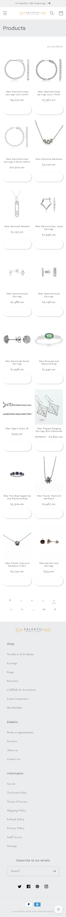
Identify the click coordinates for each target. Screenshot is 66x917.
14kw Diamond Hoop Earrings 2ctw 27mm (48, 93)
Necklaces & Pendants (20, 654)
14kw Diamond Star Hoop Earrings (49, 227)
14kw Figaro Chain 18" (17, 428)
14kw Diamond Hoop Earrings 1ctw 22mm (17, 93)
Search (11, 784)
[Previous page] (10, 600)
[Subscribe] (54, 871)
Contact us (13, 759)
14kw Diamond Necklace (49, 159)
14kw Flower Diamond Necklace (49, 497)
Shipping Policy (16, 810)
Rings (10, 672)
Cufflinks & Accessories (21, 690)
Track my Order (17, 792)
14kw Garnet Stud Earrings (49, 564)
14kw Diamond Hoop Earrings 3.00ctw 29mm (17, 160)
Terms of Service (17, 801)
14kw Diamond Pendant (17, 226)
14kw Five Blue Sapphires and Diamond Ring (17, 497)
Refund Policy (15, 819)
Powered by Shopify (46, 911)
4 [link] (54, 600)
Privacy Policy (16, 828)
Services (12, 741)
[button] (5, 13)
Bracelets (12, 681)
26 (44, 609)
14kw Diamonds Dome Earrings (17, 362)
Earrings (12, 663)
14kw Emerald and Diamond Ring (49, 362)
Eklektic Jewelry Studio (28, 911)
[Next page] (54, 609)
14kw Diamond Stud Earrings (17, 295)
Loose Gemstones (17, 699)
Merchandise (15, 707)
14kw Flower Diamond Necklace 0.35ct (17, 564)
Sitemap (12, 846)
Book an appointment (20, 732)
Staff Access (14, 837)
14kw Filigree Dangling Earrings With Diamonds (49, 430)
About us (12, 750)
